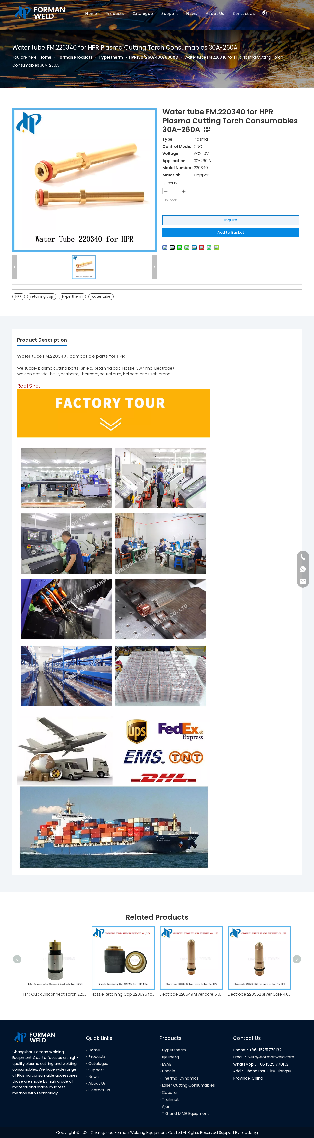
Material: (171, 175)
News (191, 13)
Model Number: (177, 168)
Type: (167, 139)
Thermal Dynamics (180, 1078)
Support (169, 13)
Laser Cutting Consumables (188, 1085)
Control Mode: (176, 146)
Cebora (169, 1092)
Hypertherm (72, 296)
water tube (101, 296)
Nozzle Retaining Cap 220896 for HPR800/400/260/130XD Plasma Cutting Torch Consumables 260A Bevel (123, 994)
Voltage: (170, 153)
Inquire (230, 220)
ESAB (166, 1064)
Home (91, 13)
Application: (174, 161)
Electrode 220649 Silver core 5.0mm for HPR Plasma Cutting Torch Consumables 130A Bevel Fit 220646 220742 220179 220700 (191, 994)
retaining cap (41, 296)
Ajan (166, 1106)
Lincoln (168, 1071)
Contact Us (244, 13)
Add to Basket (230, 232)
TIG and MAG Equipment (185, 1113)
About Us (215, 13)
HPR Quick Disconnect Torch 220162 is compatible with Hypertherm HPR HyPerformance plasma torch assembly (55, 994)
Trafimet (170, 1099)
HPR (18, 296)
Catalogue (142, 13)
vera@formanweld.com (271, 1057)
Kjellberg (170, 1057)
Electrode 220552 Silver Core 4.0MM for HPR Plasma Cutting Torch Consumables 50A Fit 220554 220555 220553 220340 (259, 994)
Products (114, 13)
